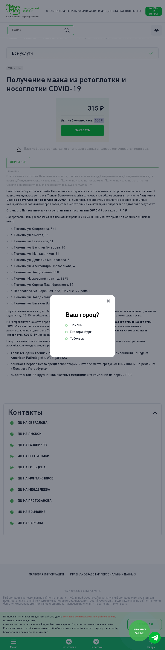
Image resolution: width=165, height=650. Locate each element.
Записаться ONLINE (139, 631)
